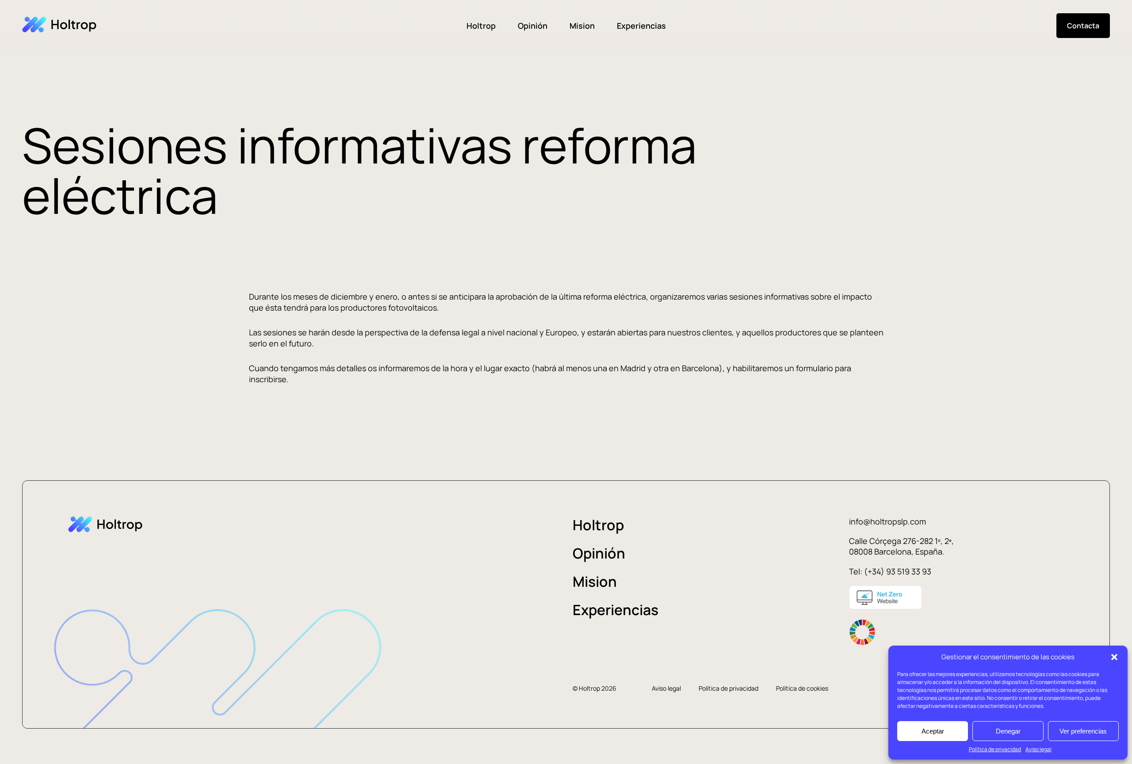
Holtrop (481, 25)
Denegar (1008, 731)
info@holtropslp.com (887, 521)
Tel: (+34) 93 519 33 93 (890, 571)
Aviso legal (1038, 749)
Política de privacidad (995, 749)
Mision (582, 25)
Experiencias (641, 25)
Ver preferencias (1083, 731)
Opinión (532, 25)
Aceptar (933, 731)
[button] (1114, 657)
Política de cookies (802, 688)
